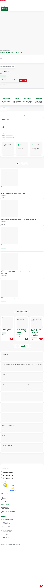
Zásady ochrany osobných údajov (8, 511)
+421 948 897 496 (8, 478)
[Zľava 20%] (22, 208)
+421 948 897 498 (8, 475)
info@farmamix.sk (8, 472)
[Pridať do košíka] (41, 586)
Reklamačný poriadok (5, 514)
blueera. (18, 544)
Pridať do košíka (23, 80)
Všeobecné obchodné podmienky (7, 509)
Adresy (2, 499)
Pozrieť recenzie (13, 490)
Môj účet (3, 497)
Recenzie (4, 110)
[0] (6, 6)
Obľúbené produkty (5, 501)
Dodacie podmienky (5, 508)
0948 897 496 (5, 534)
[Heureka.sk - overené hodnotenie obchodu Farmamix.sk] (5, 487)
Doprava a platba (4, 507)
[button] (11, 339)
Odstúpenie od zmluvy (5, 512)
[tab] (22, 107)
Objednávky (3, 498)
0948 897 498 (5, 525)
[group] (7, 328)
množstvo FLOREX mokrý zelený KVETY (8, 79)
